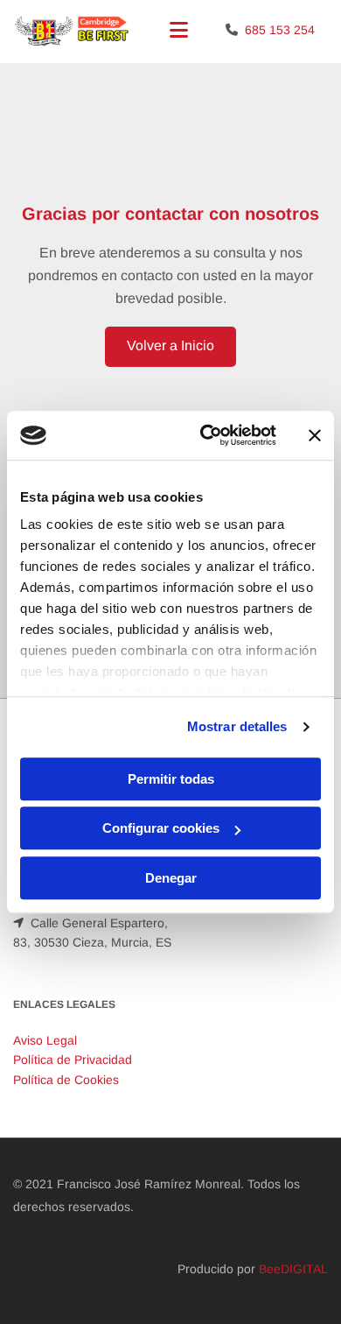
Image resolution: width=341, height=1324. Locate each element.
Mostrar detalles (237, 726)
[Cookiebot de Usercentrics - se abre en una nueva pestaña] (206, 435)
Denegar (171, 877)
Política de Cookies (66, 1080)
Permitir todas (171, 778)
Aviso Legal (45, 1040)
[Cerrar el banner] (315, 435)
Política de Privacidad (72, 1060)
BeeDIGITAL (293, 1269)
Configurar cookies (160, 827)
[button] (170, 347)
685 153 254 (280, 30)
